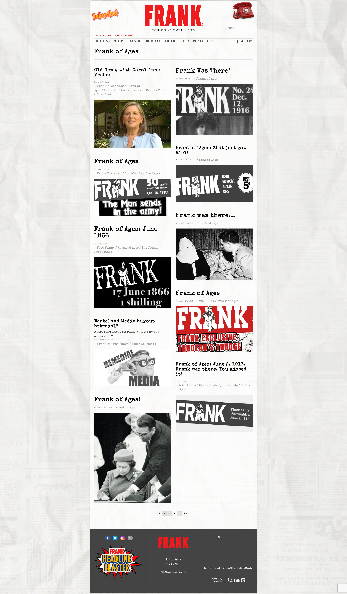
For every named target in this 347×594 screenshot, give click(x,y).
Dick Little (170, 41)
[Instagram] (246, 41)
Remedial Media (152, 41)
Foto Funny (106, 248)
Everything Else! (201, 41)
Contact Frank (173, 559)
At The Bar (119, 41)
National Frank (103, 36)
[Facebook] (237, 41)
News (107, 90)
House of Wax (103, 41)
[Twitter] (242, 41)
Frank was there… (205, 216)
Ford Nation (135, 41)
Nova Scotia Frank (124, 36)
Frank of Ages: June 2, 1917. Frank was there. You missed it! (211, 369)
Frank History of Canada (116, 173)
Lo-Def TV (184, 41)
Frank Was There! (203, 71)
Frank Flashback (110, 86)
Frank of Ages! (117, 400)
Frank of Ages (207, 79)
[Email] (251, 41)
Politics (121, 90)
